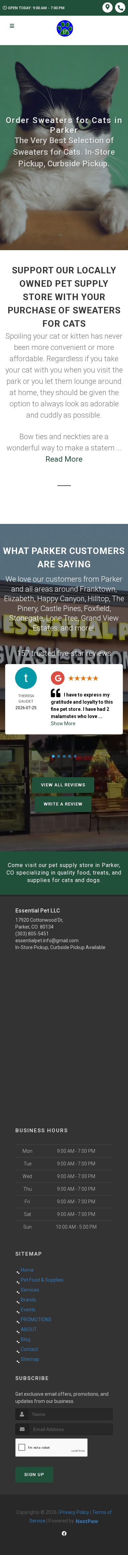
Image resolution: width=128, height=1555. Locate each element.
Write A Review (63, 804)
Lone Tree (62, 618)
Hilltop (98, 598)
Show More (63, 723)
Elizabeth (19, 598)
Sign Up (34, 1474)
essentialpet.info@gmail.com (47, 940)
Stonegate (26, 618)
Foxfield (97, 608)
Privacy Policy (74, 1512)
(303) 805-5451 (32, 933)
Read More (64, 459)
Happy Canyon (61, 598)
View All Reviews (63, 784)
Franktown (97, 589)
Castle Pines (60, 608)
